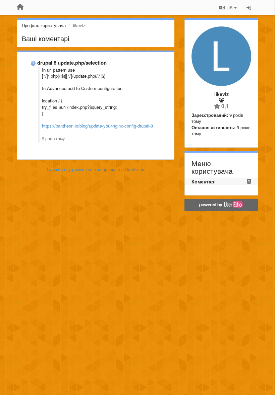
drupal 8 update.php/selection (72, 62)
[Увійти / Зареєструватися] (249, 7)
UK (229, 7)
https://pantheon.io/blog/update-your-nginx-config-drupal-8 (97, 126)
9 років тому (53, 139)
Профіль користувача (44, 25)
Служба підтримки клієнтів (74, 169)
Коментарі (203, 181)
